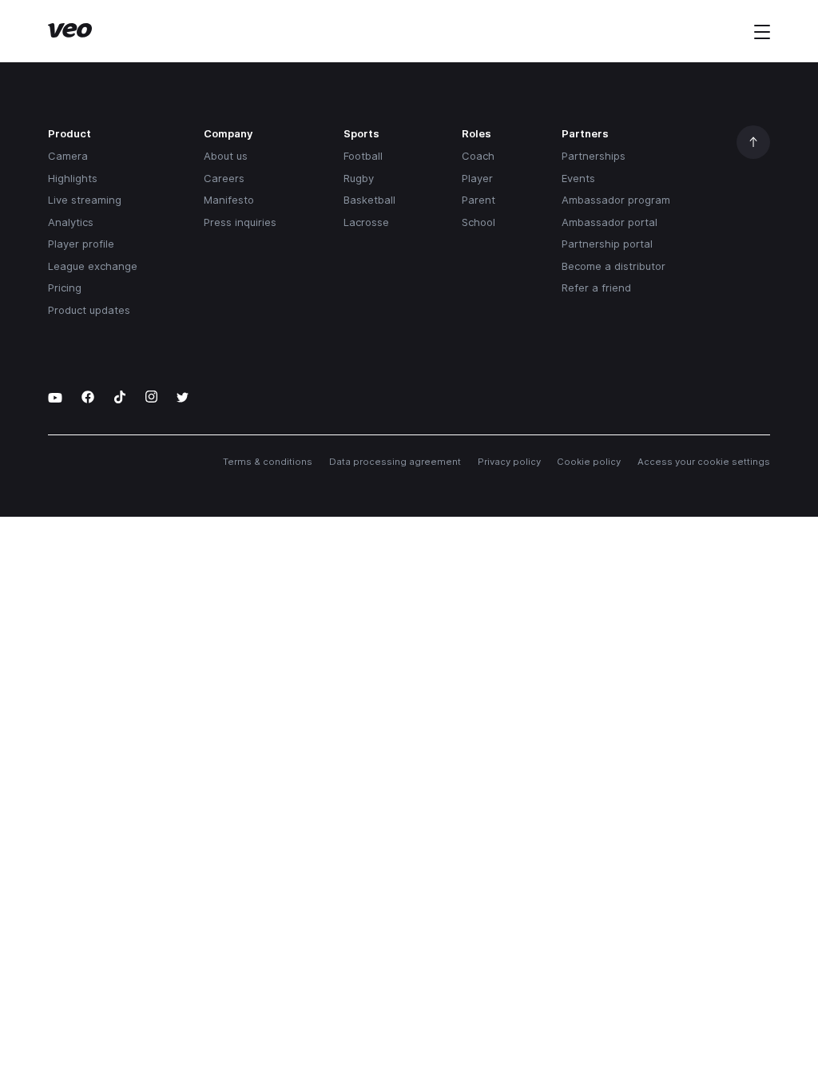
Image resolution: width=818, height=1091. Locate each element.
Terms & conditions (267, 461)
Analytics (70, 222)
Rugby (358, 178)
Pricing (64, 287)
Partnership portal (607, 243)
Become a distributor (613, 266)
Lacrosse (366, 222)
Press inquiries (240, 222)
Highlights (72, 178)
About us (226, 155)
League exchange (92, 266)
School (478, 222)
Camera (68, 155)
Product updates (89, 309)
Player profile (81, 243)
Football (363, 155)
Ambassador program (616, 199)
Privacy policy (509, 461)
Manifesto (229, 199)
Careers (224, 178)
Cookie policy (589, 461)
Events (578, 178)
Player (477, 178)
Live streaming (84, 199)
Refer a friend (596, 287)
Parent (478, 199)
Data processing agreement (395, 461)
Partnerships (593, 155)
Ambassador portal (609, 222)
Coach (478, 155)
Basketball (369, 199)
